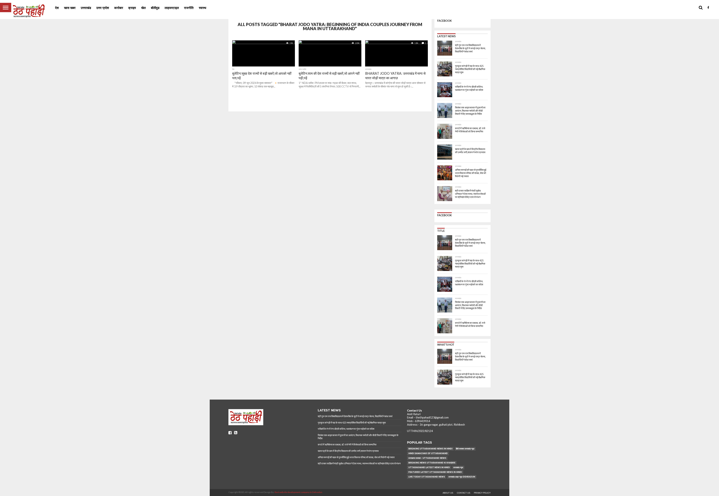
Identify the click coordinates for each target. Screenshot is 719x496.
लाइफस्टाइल (172, 8)
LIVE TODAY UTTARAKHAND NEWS (426, 477)
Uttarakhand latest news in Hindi (429, 467)
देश (57, 8)
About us (448, 493)
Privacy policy (482, 493)
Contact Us (463, 493)
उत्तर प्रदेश (102, 8)
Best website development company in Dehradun (298, 492)
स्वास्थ (202, 8)
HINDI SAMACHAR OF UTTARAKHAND (428, 453)
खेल (143, 8)
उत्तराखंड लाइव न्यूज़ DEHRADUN (461, 477)
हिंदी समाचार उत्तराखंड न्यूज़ (465, 449)
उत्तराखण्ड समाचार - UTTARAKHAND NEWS (427, 458)
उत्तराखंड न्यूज (458, 467)
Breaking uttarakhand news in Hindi (430, 449)
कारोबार (118, 8)
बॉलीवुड (155, 8)
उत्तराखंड (86, 8)
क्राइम (132, 8)
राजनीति (189, 8)
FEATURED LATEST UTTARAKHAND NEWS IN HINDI (435, 472)
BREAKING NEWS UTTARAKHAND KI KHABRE (431, 463)
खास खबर (69, 8)
